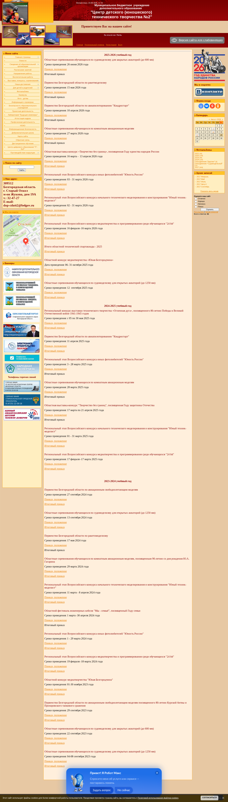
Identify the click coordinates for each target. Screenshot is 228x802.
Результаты (199, 212)
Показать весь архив (209, 191)
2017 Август (202, 184)
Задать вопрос (102, 790)
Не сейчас (124, 790)
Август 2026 (216, 119)
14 (213, 132)
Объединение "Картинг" (205, 162)
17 (197, 135)
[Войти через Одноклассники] (217, 105)
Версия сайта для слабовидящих (201, 40)
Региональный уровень (94, 45)
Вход (120, 45)
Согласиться (209, 797)
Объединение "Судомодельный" (208, 164)
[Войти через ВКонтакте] (206, 105)
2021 (197, 154)
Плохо (200, 207)
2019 (197, 158)
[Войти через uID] (200, 105)
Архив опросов (211, 212)
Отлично (201, 199)
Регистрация (111, 45)
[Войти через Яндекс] (212, 105)
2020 (197, 156)
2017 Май (201, 179)
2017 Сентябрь (203, 187)
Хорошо (201, 201)
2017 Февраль (202, 177)
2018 (197, 160)
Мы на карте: (11, 212)
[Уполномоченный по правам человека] (21, 292)
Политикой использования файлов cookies (158, 798)
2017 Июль (201, 182)
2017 (197, 167)
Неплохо (201, 204)
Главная (79, 45)
